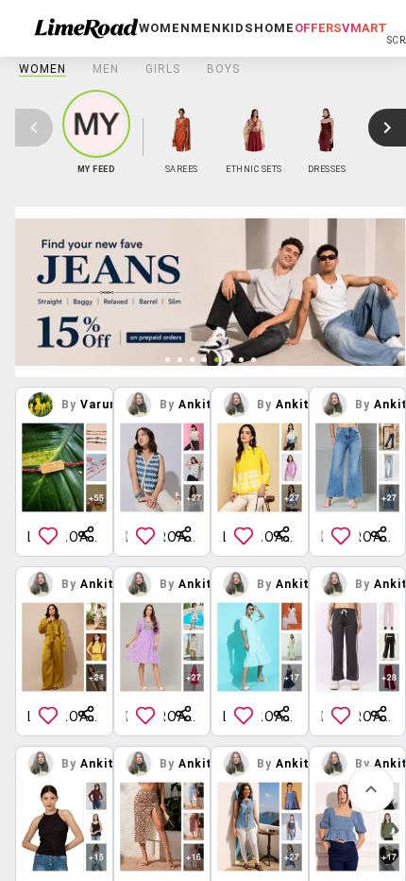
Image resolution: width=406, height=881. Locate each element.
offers (318, 28)
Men (106, 69)
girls (162, 69)
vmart (364, 28)
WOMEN (42, 69)
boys (223, 69)
